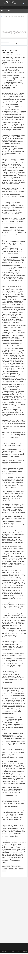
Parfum (4, 871)
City (3, 926)
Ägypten (8, 866)
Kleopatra (21, 868)
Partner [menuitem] (15, 946)
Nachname (4, 920)
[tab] (5, 44)
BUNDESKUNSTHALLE (14, 33)
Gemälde (18, 866)
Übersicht (5, 44)
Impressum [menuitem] (9, 946)
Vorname (4, 914)
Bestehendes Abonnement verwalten (12, 938)
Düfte (13, 866)
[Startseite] (9, 3)
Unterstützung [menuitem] (23, 946)
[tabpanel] (14, 461)
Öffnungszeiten (14, 44)
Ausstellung (9, 52)
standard (6, 890)
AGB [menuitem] (3, 946)
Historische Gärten (13, 868)
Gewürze (5, 868)
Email (3, 907)
